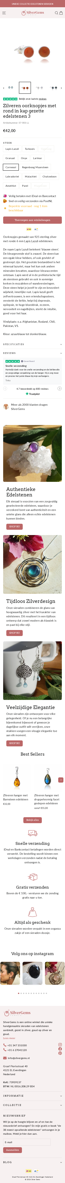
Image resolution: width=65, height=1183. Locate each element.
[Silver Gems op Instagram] (60, 1044)
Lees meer (9, 1038)
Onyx (24, 158)
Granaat (10, 158)
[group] (10, 973)
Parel (25, 185)
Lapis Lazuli (12, 148)
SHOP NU (14, 526)
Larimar (37, 158)
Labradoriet (12, 176)
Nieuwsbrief (14, 1115)
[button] (60, 390)
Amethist (11, 185)
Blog (7, 1162)
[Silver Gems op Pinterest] (60, 1053)
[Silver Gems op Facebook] (60, 1048)
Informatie (13, 1095)
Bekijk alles (32, 820)
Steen (7, 143)
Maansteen (40, 185)
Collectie (12, 1105)
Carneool (11, 167)
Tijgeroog (46, 148)
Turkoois (30, 148)
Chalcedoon (49, 176)
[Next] (60, 779)
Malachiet (31, 176)
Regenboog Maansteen (35, 167)
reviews (9, 353)
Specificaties (13, 344)
